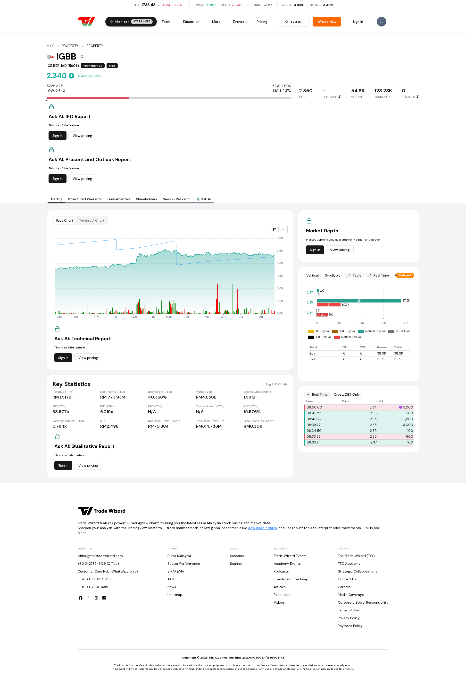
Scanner (236, 563)
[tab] (203, 199)
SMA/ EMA (175, 571)
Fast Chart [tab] (64, 220)
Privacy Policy (349, 618)
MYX (50, 45)
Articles (280, 587)
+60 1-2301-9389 (95, 587)
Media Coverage (351, 594)
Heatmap (174, 594)
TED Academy (349, 563)
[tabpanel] (233, 344)
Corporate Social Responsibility (363, 602)
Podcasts (281, 571)
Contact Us (347, 579)
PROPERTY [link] (70, 45)
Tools (166, 21)
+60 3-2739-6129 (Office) (98, 563)
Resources (282, 594)
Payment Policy (350, 626)
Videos (279, 602)
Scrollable (333, 275)
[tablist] (131, 199)
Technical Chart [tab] (91, 220)
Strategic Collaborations (357, 571)
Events (238, 21)
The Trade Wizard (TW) (356, 556)
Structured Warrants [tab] (85, 199)
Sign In (358, 21)
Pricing (262, 21)
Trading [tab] (56, 199)
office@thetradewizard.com (100, 556)
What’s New (326, 21)
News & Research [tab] (177, 199)
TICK (171, 579)
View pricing (82, 135)
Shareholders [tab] (146, 199)
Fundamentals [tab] (119, 199)
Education (191, 21)
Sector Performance (183, 563)
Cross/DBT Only (347, 394)
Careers (344, 587)
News (171, 587)
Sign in (57, 135)
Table (357, 275)
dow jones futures (262, 528)
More (216, 21)
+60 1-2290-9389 (96, 579)
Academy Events (287, 563)
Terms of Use (348, 610)
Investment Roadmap (291, 579)
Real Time (381, 275)
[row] (359, 347)
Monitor (132, 21)
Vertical (312, 275)
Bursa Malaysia (179, 556)
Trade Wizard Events (290, 556)
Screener (237, 556)
